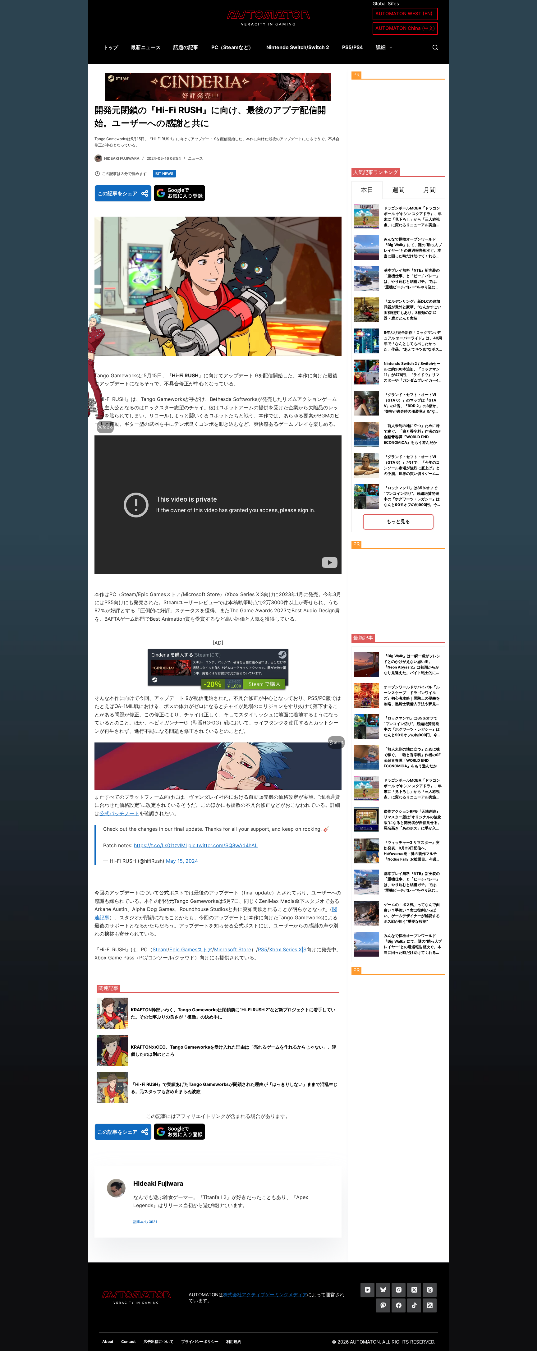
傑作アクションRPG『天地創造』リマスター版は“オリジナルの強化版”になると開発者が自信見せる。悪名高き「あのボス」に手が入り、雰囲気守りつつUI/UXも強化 (412, 822)
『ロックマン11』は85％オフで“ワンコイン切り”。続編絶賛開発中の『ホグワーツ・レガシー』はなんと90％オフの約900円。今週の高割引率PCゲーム (412, 498)
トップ (110, 47)
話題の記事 (185, 47)
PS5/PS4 (352, 47)
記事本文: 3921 (145, 1222)
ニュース (195, 158)
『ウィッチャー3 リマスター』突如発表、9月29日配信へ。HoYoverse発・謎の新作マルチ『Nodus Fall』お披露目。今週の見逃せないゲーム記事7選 (412, 853)
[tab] (367, 190)
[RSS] (430, 1305)
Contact (128, 1341)
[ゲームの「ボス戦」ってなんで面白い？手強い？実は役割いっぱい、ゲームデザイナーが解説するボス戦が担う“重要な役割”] (366, 913)
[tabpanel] (398, 365)
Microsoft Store (232, 949)
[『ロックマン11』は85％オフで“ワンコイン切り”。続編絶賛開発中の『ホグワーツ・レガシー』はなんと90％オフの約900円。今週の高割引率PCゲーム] (366, 726)
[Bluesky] (383, 1290)
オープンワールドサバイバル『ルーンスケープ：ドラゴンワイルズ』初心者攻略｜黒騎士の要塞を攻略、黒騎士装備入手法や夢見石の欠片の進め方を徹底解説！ (412, 698)
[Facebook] (399, 1305)
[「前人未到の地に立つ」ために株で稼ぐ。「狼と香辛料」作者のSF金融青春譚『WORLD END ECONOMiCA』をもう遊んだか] (366, 757)
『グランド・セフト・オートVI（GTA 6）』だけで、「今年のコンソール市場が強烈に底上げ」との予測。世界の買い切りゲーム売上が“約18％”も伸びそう (412, 467)
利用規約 (233, 1341)
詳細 (381, 47)
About (107, 1341)
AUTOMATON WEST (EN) (404, 13)
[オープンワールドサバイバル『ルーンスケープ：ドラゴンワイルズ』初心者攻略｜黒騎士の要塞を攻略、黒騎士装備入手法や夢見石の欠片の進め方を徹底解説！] (366, 695)
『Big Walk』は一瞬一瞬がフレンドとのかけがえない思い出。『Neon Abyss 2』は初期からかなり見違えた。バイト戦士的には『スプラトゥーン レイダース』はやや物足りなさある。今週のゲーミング (412, 673)
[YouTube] (367, 1290)
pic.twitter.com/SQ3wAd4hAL (223, 845)
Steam (160, 949)
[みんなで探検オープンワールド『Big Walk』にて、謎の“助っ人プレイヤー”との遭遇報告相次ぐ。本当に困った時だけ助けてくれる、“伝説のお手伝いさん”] (366, 944)
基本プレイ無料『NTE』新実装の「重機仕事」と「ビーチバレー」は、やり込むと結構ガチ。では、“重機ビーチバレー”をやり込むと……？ (412, 281)
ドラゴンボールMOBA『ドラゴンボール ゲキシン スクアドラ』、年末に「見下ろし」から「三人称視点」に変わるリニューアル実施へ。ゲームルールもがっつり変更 (413, 219)
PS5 (262, 949)
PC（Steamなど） (232, 47)
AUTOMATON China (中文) (405, 28)
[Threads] (430, 1290)
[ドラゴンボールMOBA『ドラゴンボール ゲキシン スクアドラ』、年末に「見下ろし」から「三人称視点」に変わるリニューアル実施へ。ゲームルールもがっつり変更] (366, 788)
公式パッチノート (119, 813)
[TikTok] (414, 1305)
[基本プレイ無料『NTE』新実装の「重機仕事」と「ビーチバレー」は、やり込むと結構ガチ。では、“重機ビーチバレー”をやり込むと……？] (366, 882)
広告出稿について (158, 1341)
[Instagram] (399, 1290)
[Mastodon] (383, 1305)
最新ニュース (146, 47)
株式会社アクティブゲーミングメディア (265, 1295)
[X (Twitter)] (414, 1290)
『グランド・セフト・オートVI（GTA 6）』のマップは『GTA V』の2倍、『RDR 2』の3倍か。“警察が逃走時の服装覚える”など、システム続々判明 (412, 405)
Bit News (164, 173)
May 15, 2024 (182, 861)
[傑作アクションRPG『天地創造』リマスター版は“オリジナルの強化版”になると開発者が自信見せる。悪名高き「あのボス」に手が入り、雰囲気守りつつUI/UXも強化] (366, 819)
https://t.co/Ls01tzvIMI (160, 845)
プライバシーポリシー (199, 1341)
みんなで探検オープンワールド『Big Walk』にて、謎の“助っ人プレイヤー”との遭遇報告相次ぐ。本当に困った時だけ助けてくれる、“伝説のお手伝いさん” (413, 250)
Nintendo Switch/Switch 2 (297, 47)
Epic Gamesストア (190, 949)
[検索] (435, 47)
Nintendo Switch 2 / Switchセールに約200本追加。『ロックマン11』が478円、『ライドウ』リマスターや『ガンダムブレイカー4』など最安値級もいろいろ (413, 374)
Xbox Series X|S (287, 949)
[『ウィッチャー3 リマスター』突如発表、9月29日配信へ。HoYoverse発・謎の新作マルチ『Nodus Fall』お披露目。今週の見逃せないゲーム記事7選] (366, 851)
